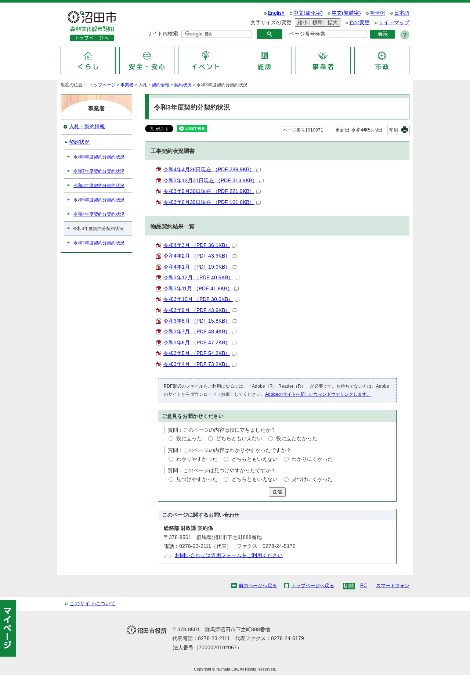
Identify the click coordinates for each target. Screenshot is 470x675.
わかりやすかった (196, 459)
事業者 (127, 84)
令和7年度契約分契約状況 (98, 171)
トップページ (102, 84)
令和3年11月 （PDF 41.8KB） (197, 288)
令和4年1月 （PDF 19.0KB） (196, 267)
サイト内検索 (162, 33)
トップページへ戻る (312, 585)
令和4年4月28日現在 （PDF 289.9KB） (208, 169)
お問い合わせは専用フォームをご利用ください (229, 555)
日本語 (401, 13)
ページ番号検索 (307, 34)
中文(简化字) (308, 13)
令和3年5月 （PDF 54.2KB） (196, 353)
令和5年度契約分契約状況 (98, 199)
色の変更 (359, 22)
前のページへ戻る (258, 585)
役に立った (189, 438)
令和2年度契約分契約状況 (98, 242)
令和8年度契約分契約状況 (98, 156)
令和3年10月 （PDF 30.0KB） (198, 299)
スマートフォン (392, 585)
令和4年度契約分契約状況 (98, 214)
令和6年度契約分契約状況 (98, 185)
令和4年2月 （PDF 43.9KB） (196, 256)
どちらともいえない (239, 438)
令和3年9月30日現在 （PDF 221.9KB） (208, 191)
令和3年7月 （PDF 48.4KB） (196, 331)
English (276, 13)
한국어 (377, 13)
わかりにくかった (312, 459)
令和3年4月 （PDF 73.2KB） (196, 364)
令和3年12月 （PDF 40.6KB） (198, 277)
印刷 (393, 130)
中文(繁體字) (346, 13)
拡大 (331, 22)
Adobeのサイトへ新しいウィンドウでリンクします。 (318, 394)
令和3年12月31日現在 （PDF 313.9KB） (210, 180)
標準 (316, 22)
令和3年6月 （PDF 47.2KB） (196, 342)
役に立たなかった (296, 438)
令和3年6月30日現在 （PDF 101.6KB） (208, 202)
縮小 (301, 22)
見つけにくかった (312, 479)
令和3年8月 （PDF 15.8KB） (196, 321)
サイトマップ (394, 22)
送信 (277, 492)
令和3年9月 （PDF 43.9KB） (196, 310)
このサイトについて (92, 603)
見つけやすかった (196, 479)
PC (363, 585)
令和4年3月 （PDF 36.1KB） (196, 245)
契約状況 (183, 84)
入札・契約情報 (153, 84)
